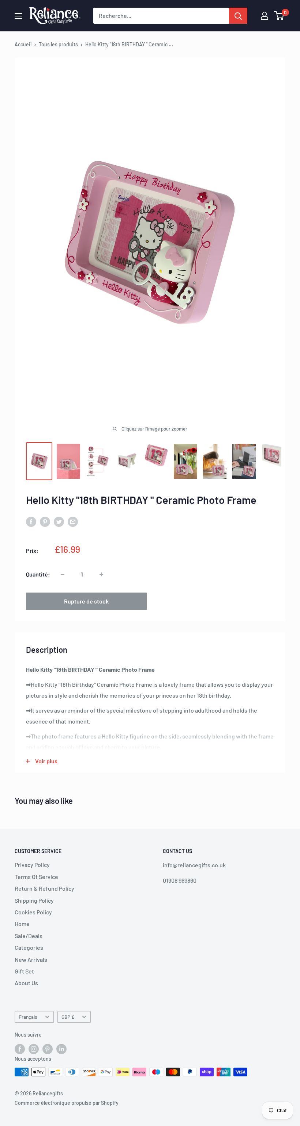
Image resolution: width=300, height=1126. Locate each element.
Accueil (23, 44)
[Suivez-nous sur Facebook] (20, 1049)
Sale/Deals (28, 935)
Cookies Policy (33, 912)
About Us (26, 982)
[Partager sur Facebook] (31, 521)
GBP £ (67, 1017)
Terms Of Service (36, 876)
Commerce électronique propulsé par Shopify (67, 1103)
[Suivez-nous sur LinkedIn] (61, 1049)
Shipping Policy (34, 900)
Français (28, 1017)
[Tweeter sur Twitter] (59, 521)
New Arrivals (31, 959)
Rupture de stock (86, 601)
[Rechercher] (238, 16)
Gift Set (24, 971)
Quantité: (38, 574)
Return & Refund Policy (44, 888)
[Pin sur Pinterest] (45, 521)
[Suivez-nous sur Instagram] (34, 1049)
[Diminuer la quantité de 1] (62, 574)
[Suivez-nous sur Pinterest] (47, 1049)
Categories (29, 947)
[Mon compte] (264, 16)
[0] (279, 15)
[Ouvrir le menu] (18, 16)
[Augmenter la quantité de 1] (101, 574)
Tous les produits (58, 44)
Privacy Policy (32, 864)
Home (22, 923)
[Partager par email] (73, 521)
